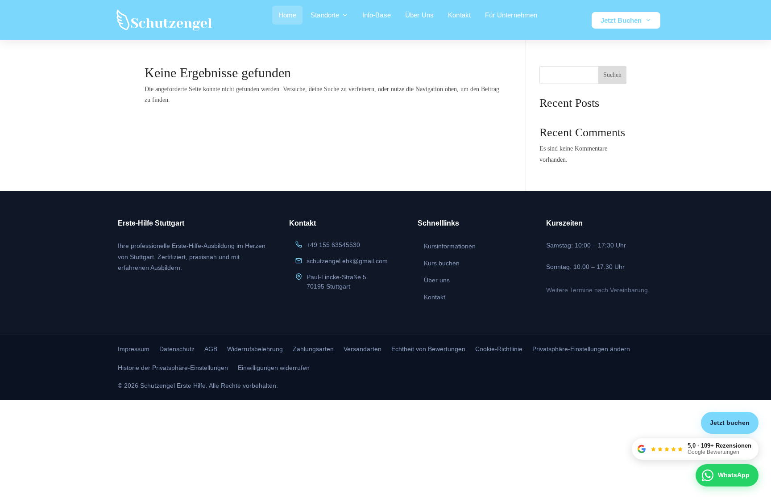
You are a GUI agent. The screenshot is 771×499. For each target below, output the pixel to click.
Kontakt (459, 15)
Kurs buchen (442, 263)
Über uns (437, 280)
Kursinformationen (450, 246)
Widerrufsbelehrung (255, 349)
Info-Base (376, 15)
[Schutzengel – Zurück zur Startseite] (164, 20)
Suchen (612, 74)
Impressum (133, 349)
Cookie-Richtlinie (498, 349)
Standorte (325, 15)
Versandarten (362, 349)
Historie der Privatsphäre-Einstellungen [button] (173, 368)
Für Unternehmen (511, 15)
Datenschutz (177, 349)
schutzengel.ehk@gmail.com (347, 260)
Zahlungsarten (313, 349)
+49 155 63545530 (333, 244)
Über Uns (419, 15)
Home (287, 15)
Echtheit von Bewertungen (428, 349)
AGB (210, 349)
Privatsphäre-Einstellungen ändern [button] (581, 349)
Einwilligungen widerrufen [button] (274, 368)
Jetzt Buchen (621, 20)
